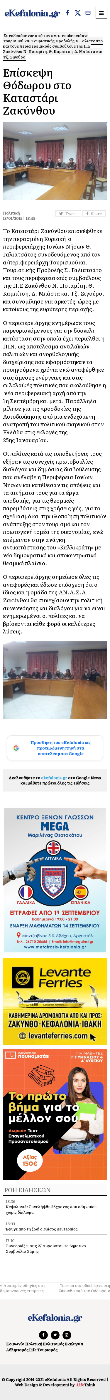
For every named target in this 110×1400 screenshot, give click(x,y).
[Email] (88, 13)
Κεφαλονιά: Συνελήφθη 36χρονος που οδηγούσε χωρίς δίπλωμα (51, 1209)
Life (33, 1349)
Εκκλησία (74, 1344)
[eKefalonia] (32, 13)
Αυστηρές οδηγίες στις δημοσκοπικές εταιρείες (22, 1287)
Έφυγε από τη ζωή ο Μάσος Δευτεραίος (42, 1229)
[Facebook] (67, 13)
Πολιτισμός (53, 1344)
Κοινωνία (15, 1344)
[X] (78, 13)
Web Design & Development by (55, 1384)
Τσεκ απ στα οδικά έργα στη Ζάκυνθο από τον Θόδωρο (84, 1287)
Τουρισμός (47, 1349)
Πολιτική (33, 1344)
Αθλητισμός (17, 1349)
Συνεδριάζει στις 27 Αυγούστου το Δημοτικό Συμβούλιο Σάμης (46, 1248)
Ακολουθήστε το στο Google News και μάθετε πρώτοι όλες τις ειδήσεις (55, 780)
